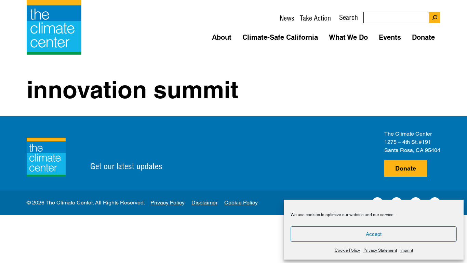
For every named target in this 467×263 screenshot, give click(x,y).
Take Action (315, 18)
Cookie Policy (347, 250)
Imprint (406, 250)
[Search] (434, 17)
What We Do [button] (348, 37)
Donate (405, 168)
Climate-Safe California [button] (280, 37)
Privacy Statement (380, 250)
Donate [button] (423, 37)
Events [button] (390, 37)
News (287, 18)
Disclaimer (204, 202)
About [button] (221, 37)
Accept (374, 234)
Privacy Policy (167, 202)
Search (348, 17)
